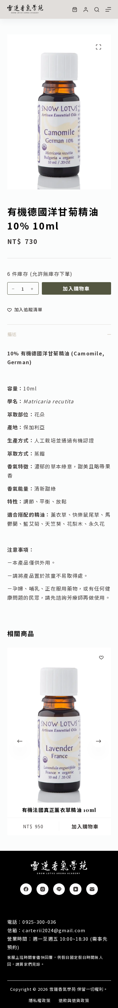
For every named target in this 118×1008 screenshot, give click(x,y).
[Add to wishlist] (101, 657)
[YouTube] (75, 889)
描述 (12, 334)
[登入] (85, 9)
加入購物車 (76, 288)
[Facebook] (26, 889)
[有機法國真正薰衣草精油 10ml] (59, 725)
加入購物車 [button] (84, 826)
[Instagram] (42, 889)
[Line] (59, 889)
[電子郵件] (92, 889)
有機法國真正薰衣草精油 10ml (59, 810)
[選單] (108, 9)
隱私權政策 (40, 1000)
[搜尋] (96, 9)
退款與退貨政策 (74, 1000)
